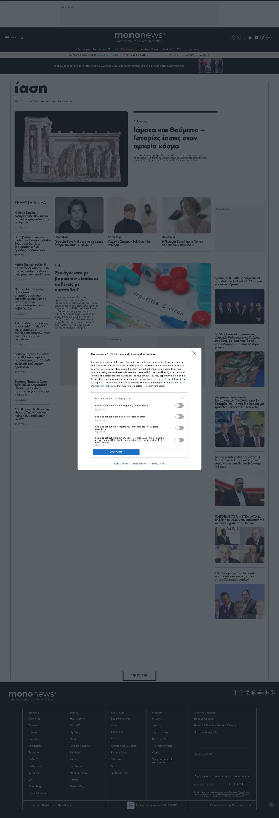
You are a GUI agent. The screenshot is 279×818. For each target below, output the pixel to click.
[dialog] (139, 409)
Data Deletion (121, 463)
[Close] (195, 354)
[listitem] (139, 398)
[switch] (179, 405)
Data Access (139, 463)
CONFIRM (116, 452)
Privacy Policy (158, 463)
